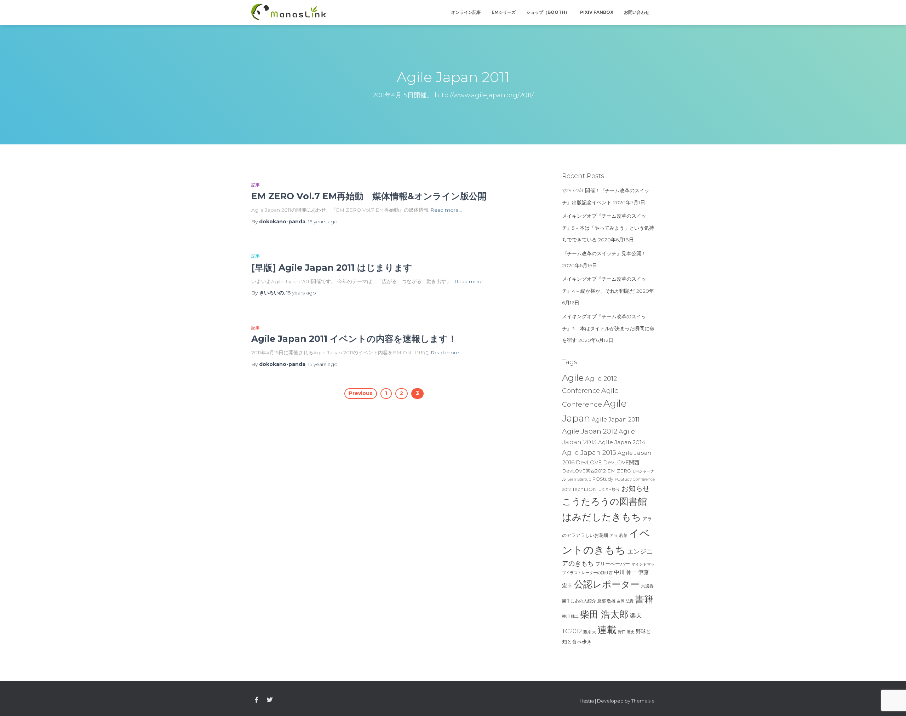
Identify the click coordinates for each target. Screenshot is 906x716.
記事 (255, 185)
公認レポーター (607, 584)
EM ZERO (619, 471)
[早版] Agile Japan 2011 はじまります (331, 267)
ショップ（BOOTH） (547, 12)
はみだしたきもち (601, 517)
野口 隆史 (626, 631)
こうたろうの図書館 (604, 501)
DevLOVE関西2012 (584, 471)
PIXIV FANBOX (596, 12)
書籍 (644, 599)
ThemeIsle (643, 701)
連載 (607, 630)
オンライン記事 (466, 12)
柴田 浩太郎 (604, 614)
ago (323, 221)
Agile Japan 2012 (589, 431)
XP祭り (613, 489)
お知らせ (635, 488)
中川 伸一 (625, 572)
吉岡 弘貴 (625, 600)
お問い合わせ (636, 12)
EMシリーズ (504, 12)
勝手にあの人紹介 (579, 600)
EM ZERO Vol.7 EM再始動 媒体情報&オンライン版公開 (369, 196)
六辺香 (647, 586)
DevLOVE (589, 462)
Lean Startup (579, 479)
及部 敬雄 (606, 600)
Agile (573, 377)
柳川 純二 (570, 616)
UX (601, 489)
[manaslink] (288, 12)
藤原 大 (589, 631)
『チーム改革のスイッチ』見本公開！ (604, 253)
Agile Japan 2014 (621, 442)
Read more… (446, 210)
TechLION (584, 489)
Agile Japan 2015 (589, 452)
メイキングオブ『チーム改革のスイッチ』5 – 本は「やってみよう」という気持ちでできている (608, 228)
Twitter (269, 700)
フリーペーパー (612, 564)
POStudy (602, 479)
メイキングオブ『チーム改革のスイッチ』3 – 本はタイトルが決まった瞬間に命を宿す (608, 328)
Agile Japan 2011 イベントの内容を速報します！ (354, 338)
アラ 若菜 (618, 535)
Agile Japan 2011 (616, 419)
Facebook (256, 700)
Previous (360, 393)
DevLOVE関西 (621, 462)
